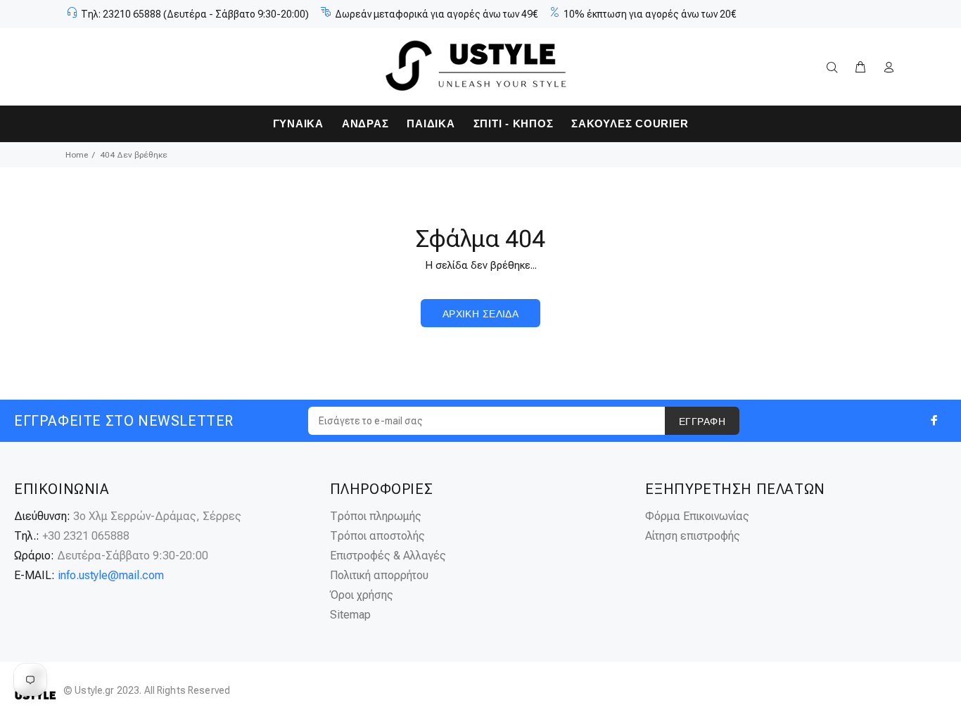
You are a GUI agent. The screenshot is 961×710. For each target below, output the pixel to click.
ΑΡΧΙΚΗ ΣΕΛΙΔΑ (480, 313)
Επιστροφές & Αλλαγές (388, 555)
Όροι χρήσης (361, 595)
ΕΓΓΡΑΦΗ (702, 421)
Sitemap (350, 614)
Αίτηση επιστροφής (692, 536)
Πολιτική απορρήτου (379, 575)
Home (76, 155)
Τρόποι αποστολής (377, 536)
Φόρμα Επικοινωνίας (697, 516)
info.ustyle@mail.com (111, 575)
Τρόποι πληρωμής (375, 516)
